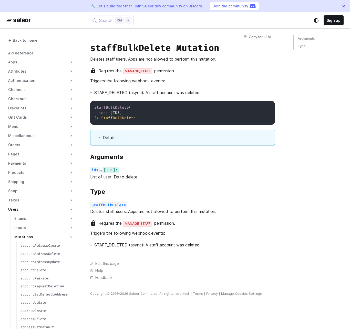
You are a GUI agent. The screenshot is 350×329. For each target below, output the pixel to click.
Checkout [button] (17, 99)
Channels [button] (17, 89)
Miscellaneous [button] (21, 135)
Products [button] (16, 172)
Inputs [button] (20, 227)
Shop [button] (12, 191)
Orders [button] (14, 145)
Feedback (103, 277)
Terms (198, 294)
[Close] (343, 6)
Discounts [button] (17, 108)
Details (109, 137)
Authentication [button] (21, 80)
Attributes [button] (17, 71)
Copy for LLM (260, 37)
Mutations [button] (23, 237)
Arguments (306, 38)
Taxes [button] (13, 200)
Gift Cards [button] (17, 117)
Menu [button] (13, 126)
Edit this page (107, 263)
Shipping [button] (16, 181)
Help (99, 270)
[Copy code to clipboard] (268, 107)
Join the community (230, 6)
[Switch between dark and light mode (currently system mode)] (316, 20)
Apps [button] (12, 62)
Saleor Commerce (143, 294)
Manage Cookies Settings (241, 294)
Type (302, 46)
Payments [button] (17, 163)
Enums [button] (20, 218)
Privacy (212, 294)
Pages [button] (13, 154)
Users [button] (13, 209)
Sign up (334, 20)
